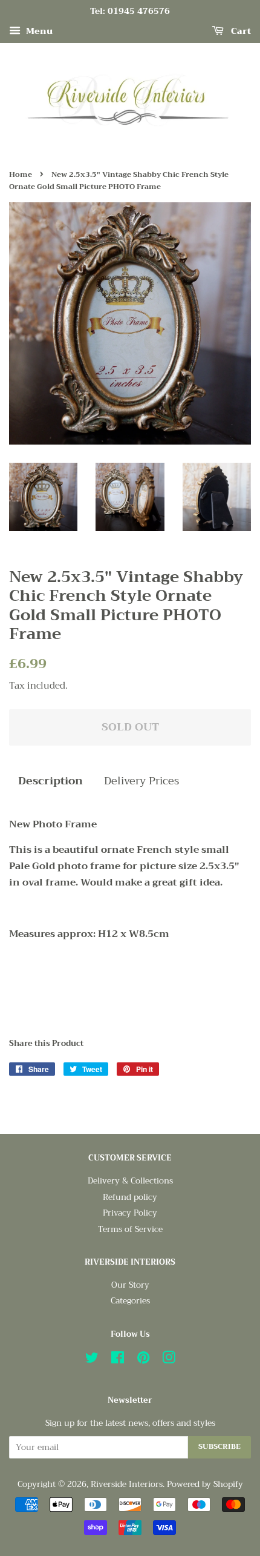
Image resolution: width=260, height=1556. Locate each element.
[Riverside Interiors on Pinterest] (143, 1360)
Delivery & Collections (130, 1181)
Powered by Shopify (205, 1484)
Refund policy (130, 1197)
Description (50, 781)
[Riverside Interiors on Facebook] (118, 1360)
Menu (38, 31)
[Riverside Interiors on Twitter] (92, 1360)
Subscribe (219, 1446)
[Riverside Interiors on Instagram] (168, 1360)
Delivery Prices (141, 781)
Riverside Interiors (127, 1484)
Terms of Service (130, 1229)
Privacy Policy (130, 1213)
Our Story (130, 1285)
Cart (240, 31)
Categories (130, 1301)
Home (20, 174)
